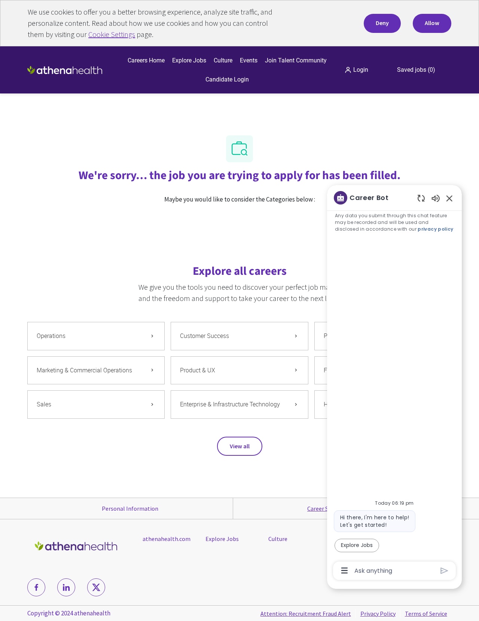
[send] (444, 570)
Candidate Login (227, 79)
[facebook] (36, 587)
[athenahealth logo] (64, 69)
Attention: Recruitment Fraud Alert (305, 613)
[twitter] (96, 587)
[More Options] (344, 570)
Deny (382, 23)
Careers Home (146, 60)
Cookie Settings (111, 34)
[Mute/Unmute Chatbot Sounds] (435, 198)
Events (248, 60)
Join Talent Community (296, 60)
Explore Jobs (189, 60)
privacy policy (435, 229)
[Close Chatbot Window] (449, 198)
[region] (394, 383)
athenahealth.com (166, 538)
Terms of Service (426, 613)
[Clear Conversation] (421, 198)
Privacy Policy (378, 613)
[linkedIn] (66, 587)
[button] (356, 70)
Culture (223, 60)
